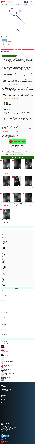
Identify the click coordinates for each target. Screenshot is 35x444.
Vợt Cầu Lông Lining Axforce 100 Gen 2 (6, 219)
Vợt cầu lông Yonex (4, 329)
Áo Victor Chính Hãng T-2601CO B (8, 369)
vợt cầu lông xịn (13, 151)
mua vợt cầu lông (19, 151)
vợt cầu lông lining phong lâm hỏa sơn (11, 154)
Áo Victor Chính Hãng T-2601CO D (8, 365)
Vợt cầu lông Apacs (4, 293)
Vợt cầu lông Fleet (3, 319)
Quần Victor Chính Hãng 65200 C (8, 353)
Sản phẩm (3, 4)
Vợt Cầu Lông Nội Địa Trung (5, 322)
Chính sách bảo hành (4, 399)
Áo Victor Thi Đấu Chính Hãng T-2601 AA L (9, 373)
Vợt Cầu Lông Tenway (4, 305)
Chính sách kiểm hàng (4, 400)
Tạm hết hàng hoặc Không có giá (17, 49)
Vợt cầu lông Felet (3, 317)
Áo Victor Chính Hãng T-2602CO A (8, 361)
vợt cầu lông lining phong (22, 154)
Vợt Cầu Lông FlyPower (4, 302)
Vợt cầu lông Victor (4, 331)
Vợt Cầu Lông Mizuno (4, 290)
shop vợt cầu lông (26, 151)
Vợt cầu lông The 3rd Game (5, 312)
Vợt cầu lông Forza (4, 300)
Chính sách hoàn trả (3, 396)
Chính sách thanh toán (4, 395)
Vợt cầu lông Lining (8, 4)
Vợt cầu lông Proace (4, 336)
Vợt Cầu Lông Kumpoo (4, 307)
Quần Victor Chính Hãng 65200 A (8, 357)
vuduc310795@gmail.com (6, 433)
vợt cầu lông (7, 151)
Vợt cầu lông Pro (3, 324)
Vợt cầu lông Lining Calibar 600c (29, 203)
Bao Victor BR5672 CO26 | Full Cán (8, 377)
